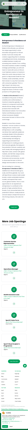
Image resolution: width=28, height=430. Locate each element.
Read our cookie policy (9, 418)
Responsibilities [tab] (14, 34)
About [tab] (5, 34)
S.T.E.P (16, 384)
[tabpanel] (14, 119)
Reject (11, 426)
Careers (3, 384)
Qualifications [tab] (22, 34)
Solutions (17, 376)
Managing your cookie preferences (11, 421)
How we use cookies (7, 419)
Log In (19, 3)
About (2, 382)
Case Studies (18, 401)
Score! (2, 401)
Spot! (2, 390)
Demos (16, 396)
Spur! (2, 396)
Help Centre (17, 398)
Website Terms (12, 409)
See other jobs (14, 361)
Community (4, 379)
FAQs (16, 390)
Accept (5, 426)
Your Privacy (5, 423)
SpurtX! (16, 382)
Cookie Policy (20, 409)
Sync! (2, 393)
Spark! (2, 398)
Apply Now (14, 207)
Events (16, 393)
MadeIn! (17, 379)
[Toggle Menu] (23, 3)
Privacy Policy (4, 409)
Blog (2, 376)
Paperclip (17, 373)
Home (2, 373)
